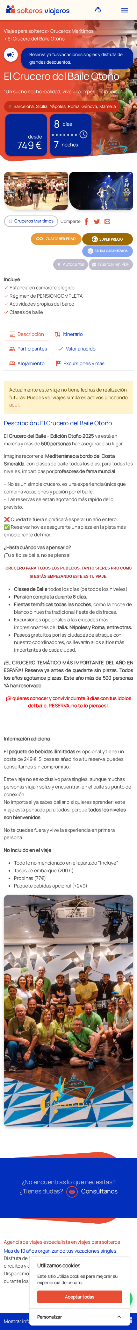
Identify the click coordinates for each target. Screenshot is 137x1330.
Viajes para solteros (25, 31)
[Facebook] (86, 221)
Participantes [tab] (28, 348)
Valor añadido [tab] (76, 348)
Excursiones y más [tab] (80, 363)
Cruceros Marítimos (72, 31)
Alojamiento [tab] (27, 363)
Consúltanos (93, 1191)
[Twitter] (97, 221)
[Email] (107, 221)
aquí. (14, 404)
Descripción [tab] (26, 334)
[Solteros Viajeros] (37, 10)
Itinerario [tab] (68, 334)
